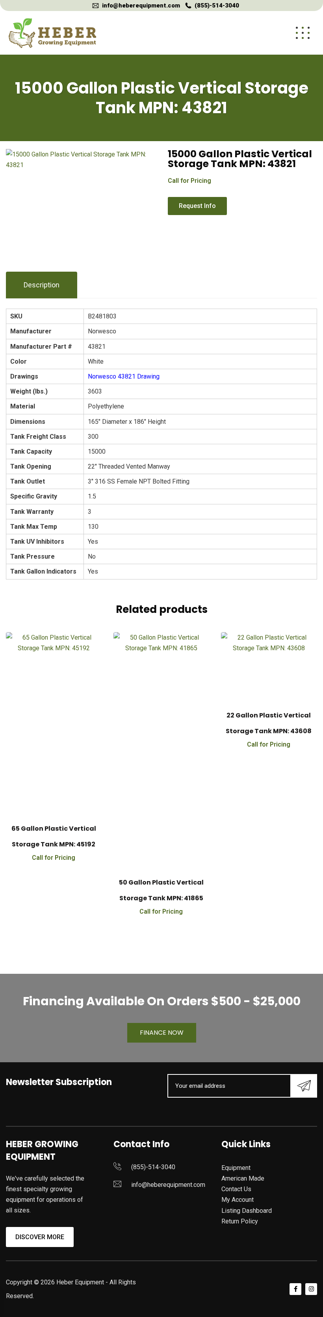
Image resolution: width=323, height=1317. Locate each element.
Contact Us (236, 1189)
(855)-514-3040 (217, 5)
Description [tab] (41, 285)
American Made (242, 1178)
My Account (237, 1199)
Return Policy (239, 1221)
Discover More (39, 1237)
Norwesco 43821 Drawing (124, 376)
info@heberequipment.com (141, 5)
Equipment (236, 1168)
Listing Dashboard (246, 1210)
